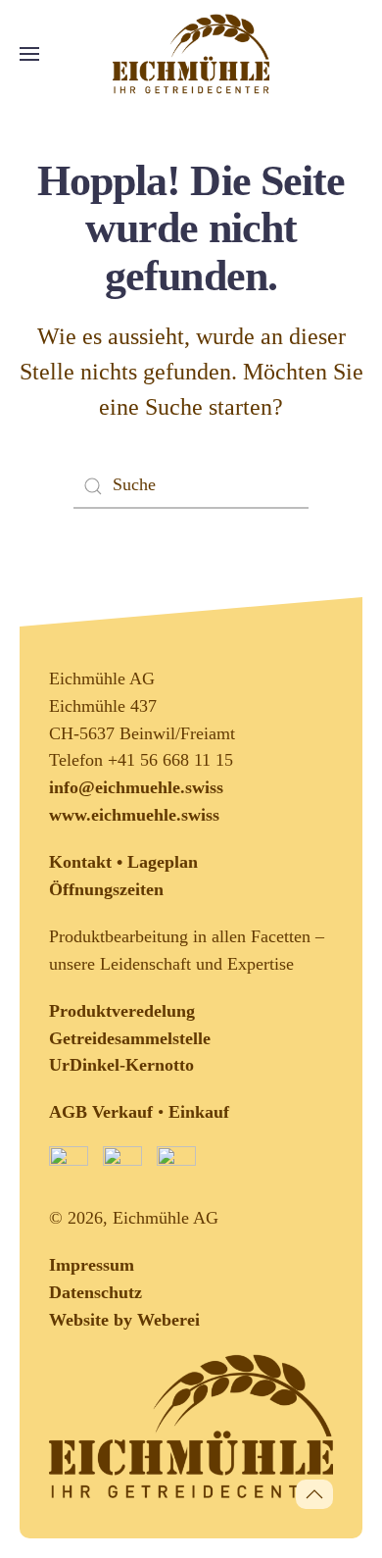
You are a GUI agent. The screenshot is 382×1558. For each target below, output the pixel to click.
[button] (29, 54)
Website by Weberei (124, 1320)
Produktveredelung (122, 1011)
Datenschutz (95, 1292)
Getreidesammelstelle (130, 1038)
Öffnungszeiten (106, 889)
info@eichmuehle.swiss (136, 787)
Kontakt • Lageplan (123, 862)
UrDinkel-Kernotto (121, 1065)
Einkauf (198, 1112)
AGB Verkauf (101, 1112)
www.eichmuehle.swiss (134, 815)
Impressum (91, 1265)
